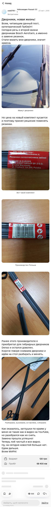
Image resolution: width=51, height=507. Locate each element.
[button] (13, 14)
